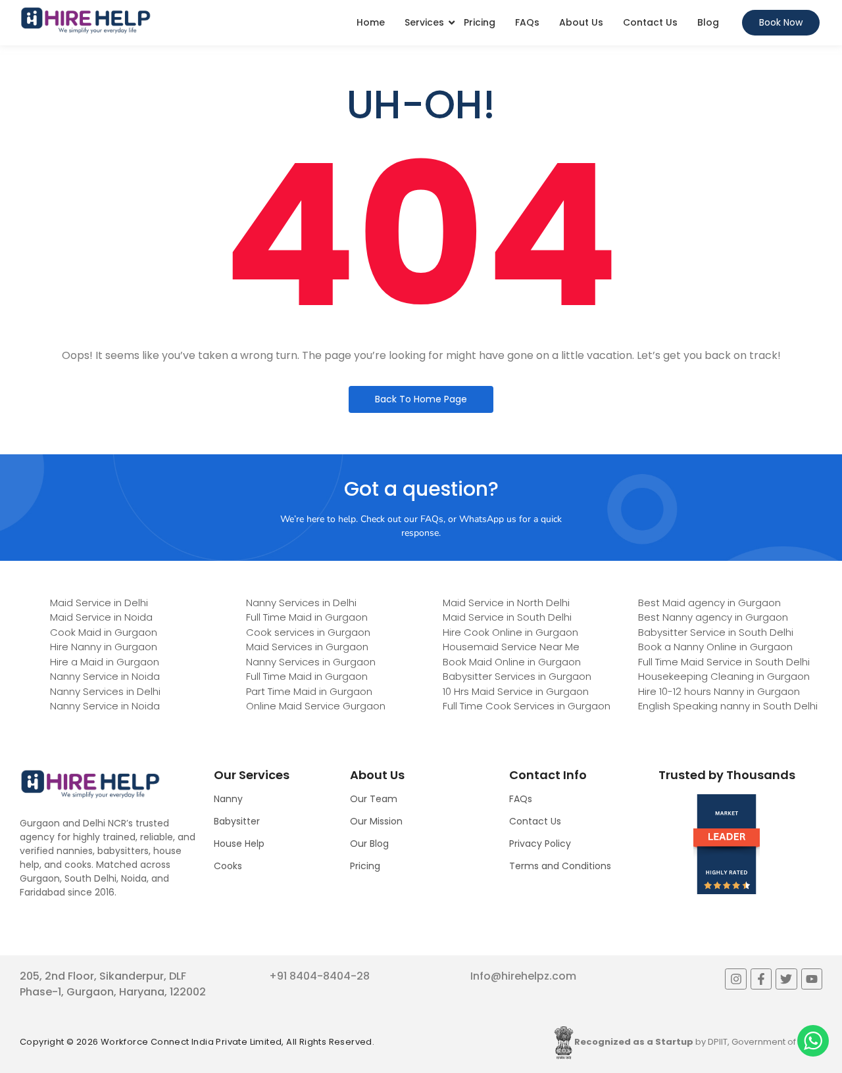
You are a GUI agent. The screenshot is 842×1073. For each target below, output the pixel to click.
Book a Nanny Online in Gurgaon (715, 647)
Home (371, 22)
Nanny (228, 798)
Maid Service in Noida (101, 617)
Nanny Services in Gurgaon (311, 662)
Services (424, 22)
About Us (581, 22)
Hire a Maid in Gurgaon (104, 662)
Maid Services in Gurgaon (307, 647)
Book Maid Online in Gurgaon (512, 662)
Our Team (373, 798)
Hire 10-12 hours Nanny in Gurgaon (719, 691)
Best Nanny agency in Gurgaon (713, 617)
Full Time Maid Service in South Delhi (724, 662)
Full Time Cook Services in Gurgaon (526, 706)
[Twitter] (786, 979)
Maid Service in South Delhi (507, 617)
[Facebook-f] (761, 979)
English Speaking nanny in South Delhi (728, 706)
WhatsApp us (487, 519)
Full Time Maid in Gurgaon (307, 617)
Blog (708, 22)
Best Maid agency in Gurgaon (709, 602)
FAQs (527, 22)
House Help (239, 843)
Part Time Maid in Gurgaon (309, 691)
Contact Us (650, 22)
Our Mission (376, 821)
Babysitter (237, 821)
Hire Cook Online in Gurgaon (510, 632)
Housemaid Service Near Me (511, 647)
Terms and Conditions (560, 865)
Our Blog (369, 843)
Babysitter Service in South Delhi (715, 632)
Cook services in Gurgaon (308, 632)
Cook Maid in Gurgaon (103, 632)
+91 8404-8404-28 (319, 976)
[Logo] (85, 20)
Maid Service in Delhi (99, 602)
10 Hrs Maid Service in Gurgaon (516, 691)
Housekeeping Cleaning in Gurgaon (724, 676)
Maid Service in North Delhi (506, 602)
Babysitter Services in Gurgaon (517, 676)
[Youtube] (811, 979)
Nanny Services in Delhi (105, 691)
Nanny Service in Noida (105, 676)
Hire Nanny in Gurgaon (103, 647)
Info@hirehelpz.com (523, 976)
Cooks (228, 865)
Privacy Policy (540, 843)
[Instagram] (735, 979)
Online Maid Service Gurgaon (315, 706)
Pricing (479, 22)
